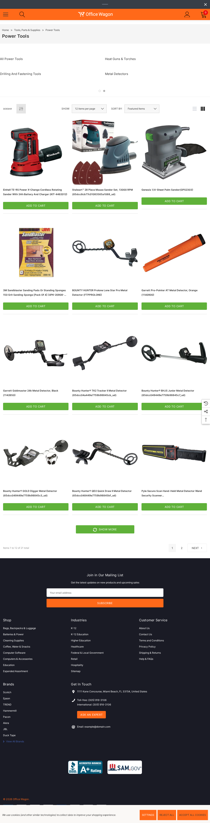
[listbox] (141, 108)
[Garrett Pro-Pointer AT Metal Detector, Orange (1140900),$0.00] (174, 252)
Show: (66, 109)
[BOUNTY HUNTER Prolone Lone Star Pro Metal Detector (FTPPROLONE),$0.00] (105, 252)
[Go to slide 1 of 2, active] (100, 91)
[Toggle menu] (6, 14)
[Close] (205, 4)
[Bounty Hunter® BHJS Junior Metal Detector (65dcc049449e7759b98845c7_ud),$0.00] (174, 353)
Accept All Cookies (192, 814)
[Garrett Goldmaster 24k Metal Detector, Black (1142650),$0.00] (35, 353)
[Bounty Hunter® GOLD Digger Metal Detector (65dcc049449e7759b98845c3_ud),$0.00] (35, 453)
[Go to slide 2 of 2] (104, 91)
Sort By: (116, 109)
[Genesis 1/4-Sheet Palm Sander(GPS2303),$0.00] (174, 152)
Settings (148, 814)
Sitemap (75, 671)
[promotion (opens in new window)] (105, 4)
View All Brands (15, 741)
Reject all (167, 814)
